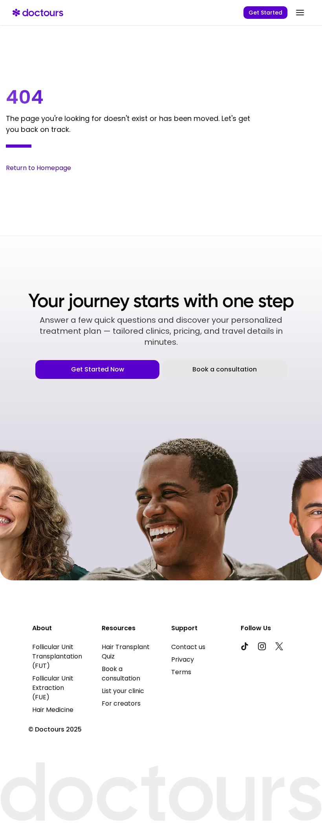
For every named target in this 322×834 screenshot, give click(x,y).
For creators (121, 703)
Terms (181, 672)
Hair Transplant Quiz (126, 651)
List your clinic (123, 690)
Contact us (188, 646)
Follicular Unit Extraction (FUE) (52, 688)
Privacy (182, 659)
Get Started (265, 12)
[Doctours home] (38, 12)
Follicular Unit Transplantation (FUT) (56, 656)
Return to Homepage (38, 167)
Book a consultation (224, 369)
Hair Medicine (52, 709)
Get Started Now (97, 369)
